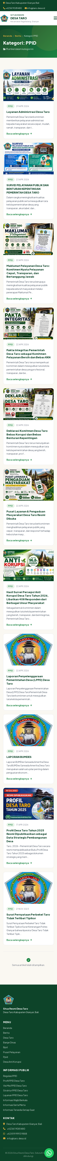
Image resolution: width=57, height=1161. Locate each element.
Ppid (5, 1056)
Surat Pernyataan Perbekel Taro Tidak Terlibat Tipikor (28, 916)
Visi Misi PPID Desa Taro (15, 1085)
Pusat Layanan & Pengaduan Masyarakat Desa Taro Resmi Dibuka (25, 515)
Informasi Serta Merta (14, 1104)
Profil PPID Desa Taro (14, 1080)
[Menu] (55, 18)
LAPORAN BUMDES (19, 757)
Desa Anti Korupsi (12, 1061)
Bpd (5, 1047)
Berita (18, 36)
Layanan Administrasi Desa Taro (28, 111)
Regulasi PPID (10, 1075)
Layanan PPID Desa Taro (15, 1095)
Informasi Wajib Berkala (15, 1100)
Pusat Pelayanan (11, 1052)
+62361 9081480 (13, 8)
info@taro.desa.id (36, 8)
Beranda (7, 36)
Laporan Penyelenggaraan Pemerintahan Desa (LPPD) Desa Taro (28, 680)
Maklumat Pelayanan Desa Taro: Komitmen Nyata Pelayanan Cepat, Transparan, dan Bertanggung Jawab (28, 271)
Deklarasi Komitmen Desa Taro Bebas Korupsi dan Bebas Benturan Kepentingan (27, 434)
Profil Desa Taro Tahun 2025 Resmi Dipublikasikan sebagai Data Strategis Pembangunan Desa (26, 836)
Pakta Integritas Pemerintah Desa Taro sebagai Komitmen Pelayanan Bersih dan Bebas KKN (28, 353)
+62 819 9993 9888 (17, 1133)
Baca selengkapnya (17, 133)
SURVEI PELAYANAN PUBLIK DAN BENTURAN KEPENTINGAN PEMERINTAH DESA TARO (27, 188)
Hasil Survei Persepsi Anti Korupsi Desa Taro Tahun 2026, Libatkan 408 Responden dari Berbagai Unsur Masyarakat (27, 597)
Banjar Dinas (9, 1042)
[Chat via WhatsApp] (49, 1153)
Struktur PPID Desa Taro (15, 1090)
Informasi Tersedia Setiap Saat (19, 1109)
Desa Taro (8, 1037)
